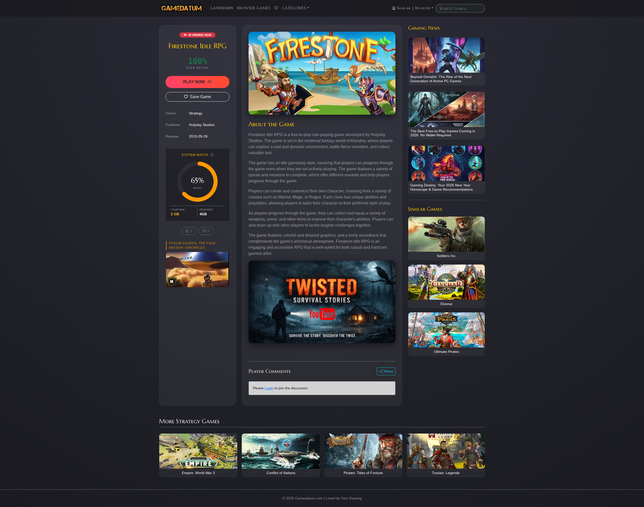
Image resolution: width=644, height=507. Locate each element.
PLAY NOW (194, 82)
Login (269, 388)
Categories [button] (294, 8)
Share (388, 371)
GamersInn (221, 8)
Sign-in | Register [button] (413, 8)
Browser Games (253, 8)
